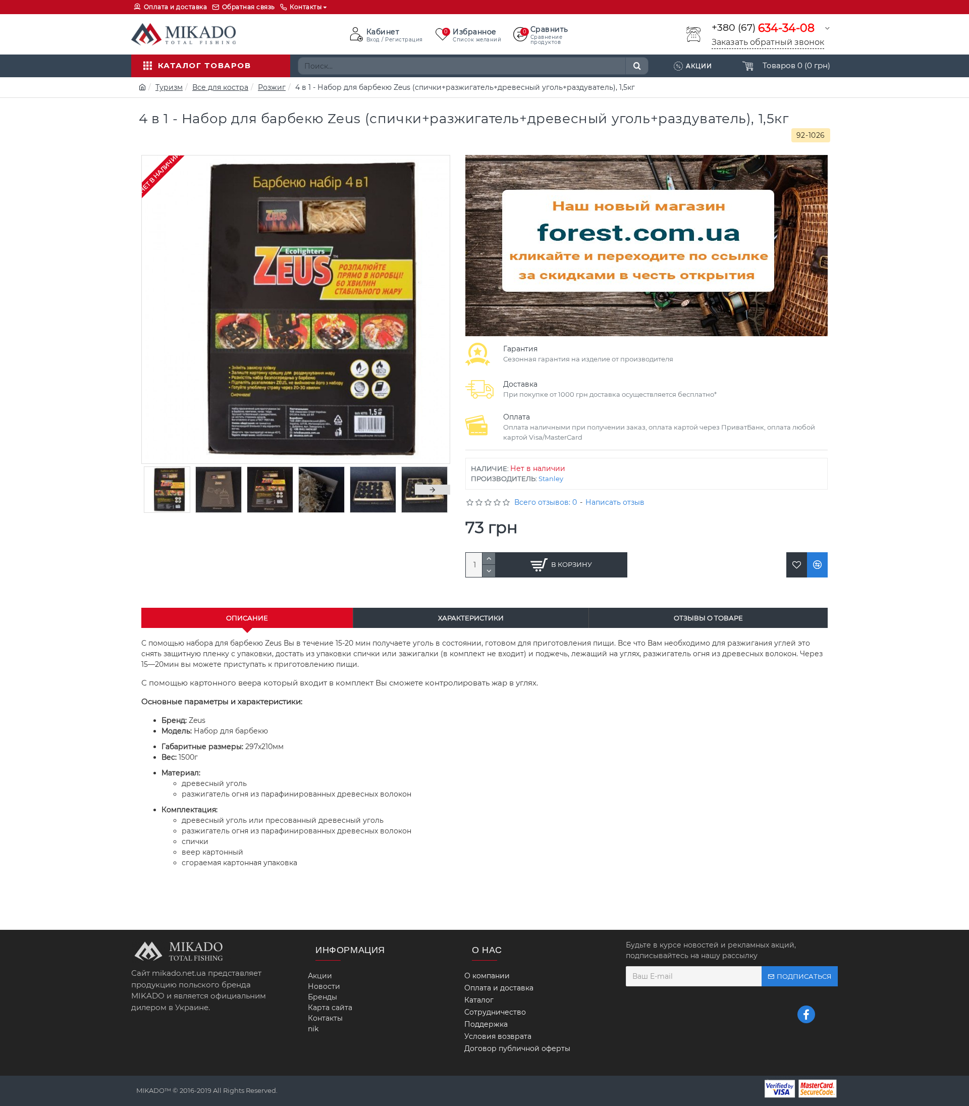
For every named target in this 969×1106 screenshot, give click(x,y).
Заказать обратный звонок (768, 42)
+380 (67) (763, 28)
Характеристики (471, 618)
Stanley (551, 479)
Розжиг (272, 87)
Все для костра (220, 87)
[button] (159, 490)
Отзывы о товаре (708, 618)
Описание (247, 618)
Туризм (169, 87)
